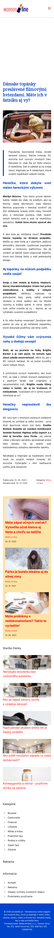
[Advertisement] (27, 46)
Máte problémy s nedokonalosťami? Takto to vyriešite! (25, 620)
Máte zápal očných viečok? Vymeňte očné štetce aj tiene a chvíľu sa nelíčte (26, 527)
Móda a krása (11, 537)
